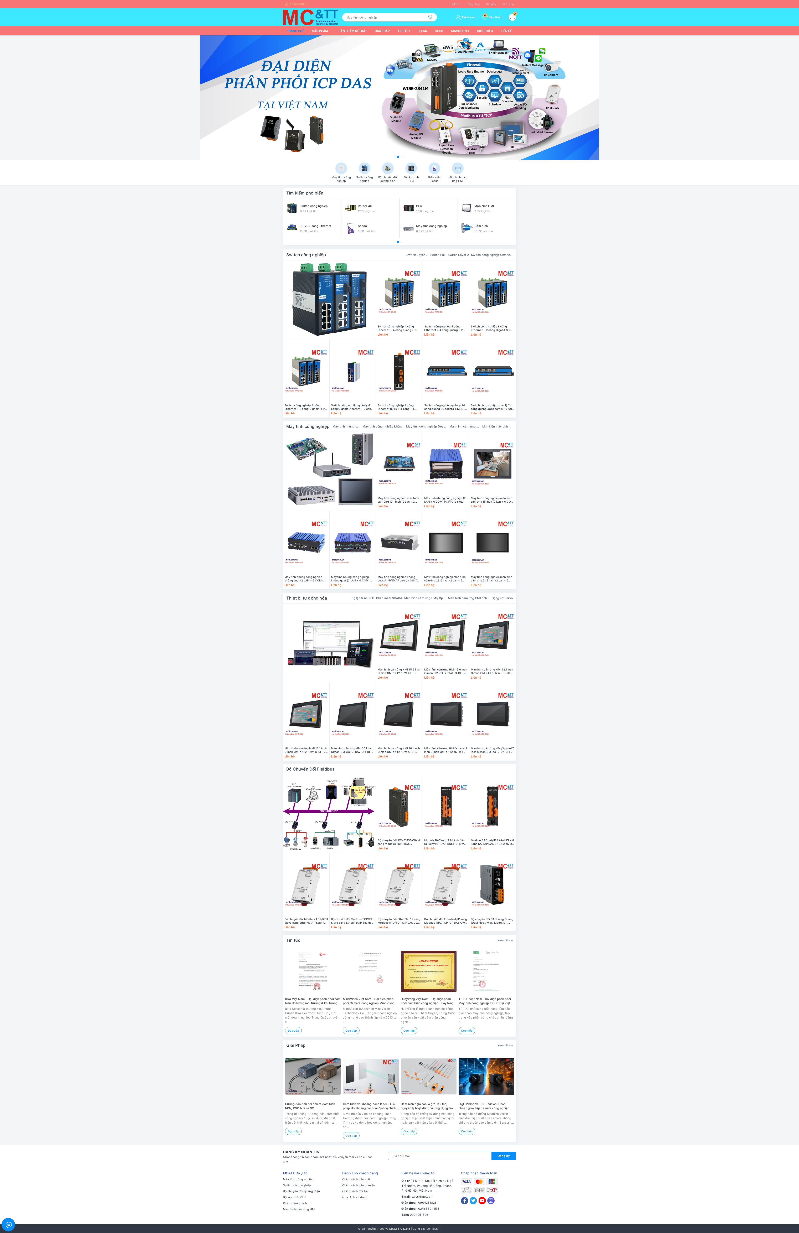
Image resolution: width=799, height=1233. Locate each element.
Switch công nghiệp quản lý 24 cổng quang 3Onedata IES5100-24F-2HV (445, 407)
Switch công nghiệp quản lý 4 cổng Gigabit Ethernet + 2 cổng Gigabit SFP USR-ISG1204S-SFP (352, 407)
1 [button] (395, 157)
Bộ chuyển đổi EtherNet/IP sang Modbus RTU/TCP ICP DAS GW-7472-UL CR (445, 920)
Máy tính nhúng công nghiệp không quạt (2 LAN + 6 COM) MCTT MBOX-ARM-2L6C (303, 578)
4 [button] (404, 157)
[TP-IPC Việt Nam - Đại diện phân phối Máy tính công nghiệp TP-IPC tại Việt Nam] (486, 971)
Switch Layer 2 (458, 255)
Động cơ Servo (502, 598)
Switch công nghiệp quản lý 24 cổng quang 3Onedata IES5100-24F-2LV (492, 407)
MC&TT (436, 1228)
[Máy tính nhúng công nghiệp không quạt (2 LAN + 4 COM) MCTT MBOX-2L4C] (353, 542)
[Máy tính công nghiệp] (329, 471)
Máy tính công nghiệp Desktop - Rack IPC (426, 426)
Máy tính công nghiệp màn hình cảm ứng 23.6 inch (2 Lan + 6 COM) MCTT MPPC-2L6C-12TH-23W (446, 578)
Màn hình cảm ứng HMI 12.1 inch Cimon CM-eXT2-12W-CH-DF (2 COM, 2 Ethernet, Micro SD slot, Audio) (492, 671)
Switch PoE (438, 255)
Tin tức (403, 31)
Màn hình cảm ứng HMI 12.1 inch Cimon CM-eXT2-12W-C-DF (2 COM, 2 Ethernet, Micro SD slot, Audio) (305, 750)
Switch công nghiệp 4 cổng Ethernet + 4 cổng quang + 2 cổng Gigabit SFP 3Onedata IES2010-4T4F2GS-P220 (397, 328)
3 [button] (401, 157)
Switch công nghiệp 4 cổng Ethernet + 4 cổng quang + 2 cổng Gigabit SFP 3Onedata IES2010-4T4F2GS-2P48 (443, 328)
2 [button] (398, 157)
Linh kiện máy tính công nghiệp (497, 426)
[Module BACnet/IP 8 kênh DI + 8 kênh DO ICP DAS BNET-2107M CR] (493, 806)
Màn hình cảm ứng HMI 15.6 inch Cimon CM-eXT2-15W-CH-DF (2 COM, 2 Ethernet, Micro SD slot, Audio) (399, 671)
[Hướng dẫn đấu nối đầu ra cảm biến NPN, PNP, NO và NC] (313, 1076)
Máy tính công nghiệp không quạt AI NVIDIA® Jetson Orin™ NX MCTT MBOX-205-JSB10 (397, 578)
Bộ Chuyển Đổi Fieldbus (310, 769)
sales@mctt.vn (422, 1196)
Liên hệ (506, 31)
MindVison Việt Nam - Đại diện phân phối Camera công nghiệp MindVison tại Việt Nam (369, 1001)
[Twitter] (473, 1200)
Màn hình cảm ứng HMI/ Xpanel (425, 598)
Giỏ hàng (508, 4)
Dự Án (422, 31)
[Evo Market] (329, 642)
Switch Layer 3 (417, 255)
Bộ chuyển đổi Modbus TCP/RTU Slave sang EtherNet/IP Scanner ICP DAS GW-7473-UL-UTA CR (306, 920)
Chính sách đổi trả (355, 1191)
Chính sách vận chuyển (358, 1185)
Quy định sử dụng (354, 1197)
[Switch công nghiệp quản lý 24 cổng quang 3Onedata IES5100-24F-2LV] (493, 371)
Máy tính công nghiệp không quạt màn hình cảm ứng (383, 426)
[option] (399, 97)
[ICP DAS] (329, 813)
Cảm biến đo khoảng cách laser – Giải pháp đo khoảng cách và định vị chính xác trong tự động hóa (369, 1106)
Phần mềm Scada (295, 1203)
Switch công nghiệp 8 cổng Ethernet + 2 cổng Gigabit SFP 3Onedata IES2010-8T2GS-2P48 (306, 407)
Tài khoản (468, 17)
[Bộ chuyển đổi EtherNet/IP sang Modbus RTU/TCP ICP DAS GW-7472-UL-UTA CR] (399, 885)
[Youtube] (482, 1200)
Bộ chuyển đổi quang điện (301, 1191)
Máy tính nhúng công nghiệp (346, 426)
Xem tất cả (505, 940)
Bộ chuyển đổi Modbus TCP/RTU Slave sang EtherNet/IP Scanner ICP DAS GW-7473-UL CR (353, 920)
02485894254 (428, 1208)
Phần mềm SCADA (389, 598)
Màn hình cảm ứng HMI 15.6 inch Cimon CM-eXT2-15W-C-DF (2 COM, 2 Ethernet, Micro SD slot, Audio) (445, 671)
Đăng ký (491, 4)
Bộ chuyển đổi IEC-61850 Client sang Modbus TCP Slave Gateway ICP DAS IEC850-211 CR (399, 842)
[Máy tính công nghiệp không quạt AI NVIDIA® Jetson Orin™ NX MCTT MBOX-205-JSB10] (399, 542)
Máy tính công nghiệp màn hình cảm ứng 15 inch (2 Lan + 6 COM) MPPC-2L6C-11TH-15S (493, 499)
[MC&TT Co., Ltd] (310, 17)
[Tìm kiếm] (430, 17)
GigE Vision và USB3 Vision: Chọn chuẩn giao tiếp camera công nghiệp (484, 1106)
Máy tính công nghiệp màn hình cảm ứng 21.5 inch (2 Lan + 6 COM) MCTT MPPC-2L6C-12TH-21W (492, 578)
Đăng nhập (473, 4)
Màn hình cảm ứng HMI (299, 1209)
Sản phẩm (320, 31)
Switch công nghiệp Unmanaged (492, 255)
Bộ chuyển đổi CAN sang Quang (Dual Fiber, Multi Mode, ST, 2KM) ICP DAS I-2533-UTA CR (492, 920)
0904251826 (297, 4)
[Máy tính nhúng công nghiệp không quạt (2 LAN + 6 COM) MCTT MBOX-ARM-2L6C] (306, 542)
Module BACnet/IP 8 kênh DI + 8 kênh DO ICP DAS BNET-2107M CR (492, 842)
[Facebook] (464, 1200)
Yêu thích (493, 17)
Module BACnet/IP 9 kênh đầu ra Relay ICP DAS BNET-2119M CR (444, 842)
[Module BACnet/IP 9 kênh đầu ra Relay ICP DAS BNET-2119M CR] (446, 806)
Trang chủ (295, 31)
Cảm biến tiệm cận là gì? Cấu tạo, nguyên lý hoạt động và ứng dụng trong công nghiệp (428, 1106)
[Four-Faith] (399, 97)
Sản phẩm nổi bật (353, 31)
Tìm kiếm (454, 4)
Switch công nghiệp (306, 254)
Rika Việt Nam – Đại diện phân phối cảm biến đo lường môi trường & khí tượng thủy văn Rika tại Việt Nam (312, 1001)
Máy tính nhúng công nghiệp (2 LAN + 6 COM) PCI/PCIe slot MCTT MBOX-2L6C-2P (445, 499)
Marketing (460, 31)
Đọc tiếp (293, 1030)
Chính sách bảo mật (356, 1179)
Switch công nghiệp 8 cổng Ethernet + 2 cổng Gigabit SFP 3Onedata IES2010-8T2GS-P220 (492, 328)
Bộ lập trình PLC (362, 598)
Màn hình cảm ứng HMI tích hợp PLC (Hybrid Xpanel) (469, 598)
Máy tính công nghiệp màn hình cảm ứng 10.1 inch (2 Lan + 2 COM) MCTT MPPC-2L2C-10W (398, 499)
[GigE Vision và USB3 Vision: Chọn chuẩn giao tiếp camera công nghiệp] (486, 1076)
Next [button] (527, 994)
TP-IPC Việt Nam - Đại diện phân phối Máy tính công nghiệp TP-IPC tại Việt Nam (485, 1001)
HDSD (439, 31)
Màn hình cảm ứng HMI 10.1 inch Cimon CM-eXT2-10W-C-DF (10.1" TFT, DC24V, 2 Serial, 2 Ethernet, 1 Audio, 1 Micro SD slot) (399, 750)
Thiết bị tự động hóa (306, 598)
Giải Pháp (295, 1045)
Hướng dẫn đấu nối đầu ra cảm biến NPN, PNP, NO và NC (310, 1106)
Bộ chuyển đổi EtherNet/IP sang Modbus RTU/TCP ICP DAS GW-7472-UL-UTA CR (399, 920)
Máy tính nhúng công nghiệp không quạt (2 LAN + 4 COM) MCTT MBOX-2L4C (350, 578)
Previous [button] (271, 994)
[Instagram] (491, 1200)
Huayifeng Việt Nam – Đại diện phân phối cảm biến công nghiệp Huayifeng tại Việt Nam (427, 1001)
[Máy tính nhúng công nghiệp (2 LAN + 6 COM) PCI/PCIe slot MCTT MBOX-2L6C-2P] (446, 464)
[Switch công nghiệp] (329, 299)
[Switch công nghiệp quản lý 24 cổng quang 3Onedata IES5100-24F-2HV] (446, 371)
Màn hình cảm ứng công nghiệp (464, 426)
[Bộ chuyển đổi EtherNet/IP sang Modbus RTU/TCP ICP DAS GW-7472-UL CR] (446, 885)
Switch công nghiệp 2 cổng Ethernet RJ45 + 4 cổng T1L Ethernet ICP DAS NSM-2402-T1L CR (398, 407)
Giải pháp (382, 31)
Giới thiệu (485, 31)
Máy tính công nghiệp (307, 426)
